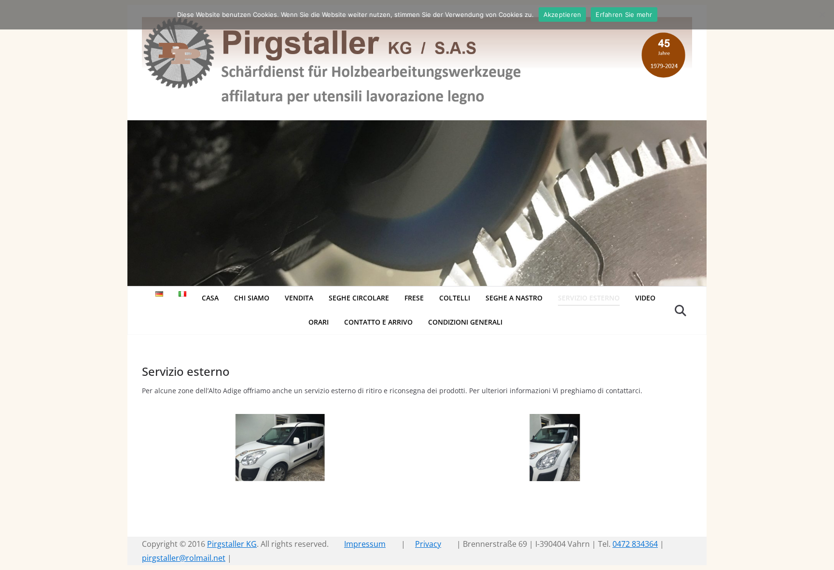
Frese (414, 297)
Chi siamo (251, 297)
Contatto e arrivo (378, 322)
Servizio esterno (589, 297)
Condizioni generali (465, 322)
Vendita (299, 297)
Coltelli (454, 297)
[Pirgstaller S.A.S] (417, 127)
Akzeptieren (562, 14)
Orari (318, 322)
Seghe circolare (359, 297)
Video (645, 297)
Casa (210, 297)
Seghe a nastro (514, 297)
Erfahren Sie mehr (624, 14)
